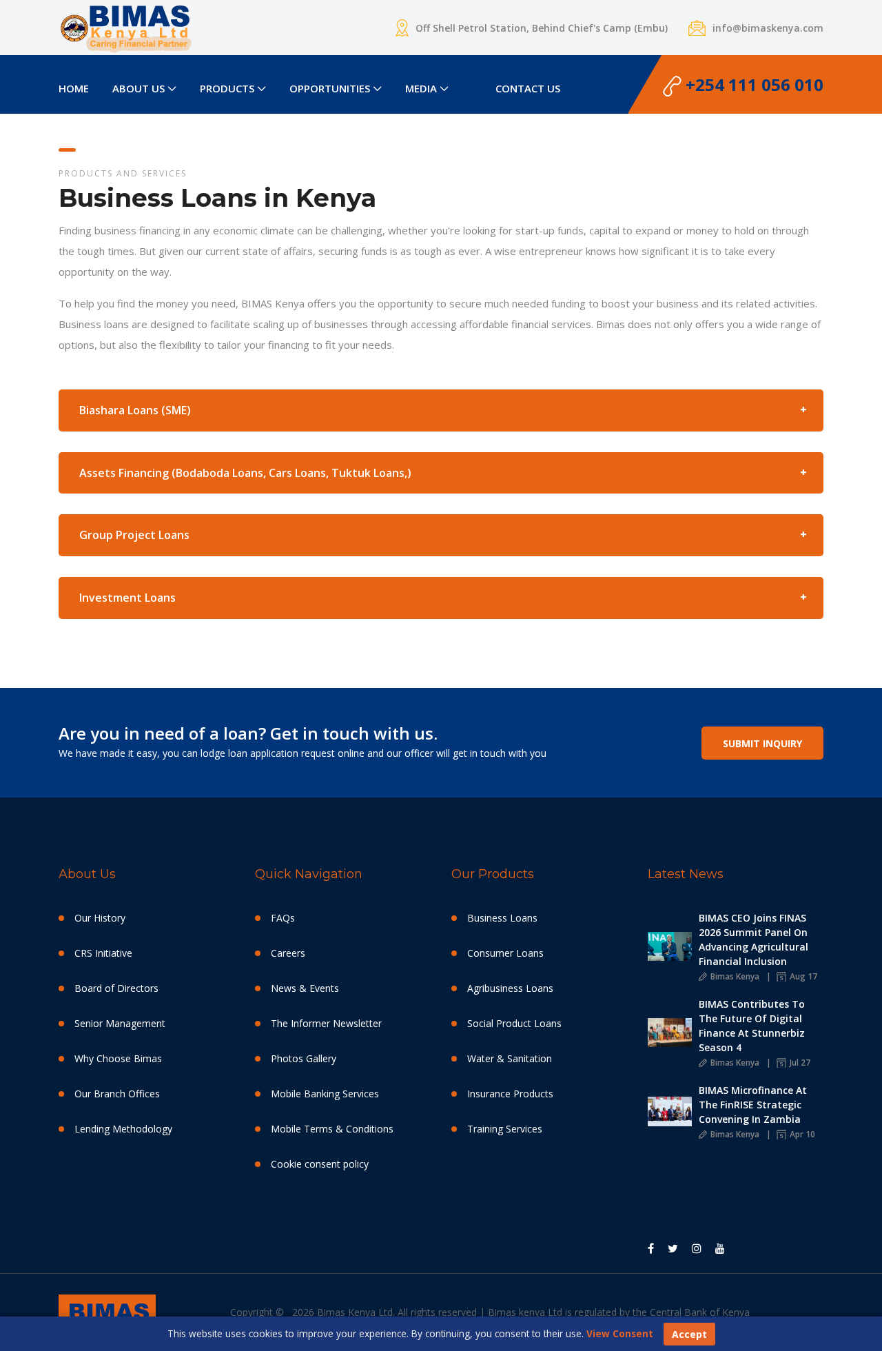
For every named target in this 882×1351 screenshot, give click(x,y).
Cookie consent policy (320, 1163)
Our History (99, 917)
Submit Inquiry (762, 743)
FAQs (283, 917)
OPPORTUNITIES (329, 88)
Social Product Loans (514, 1023)
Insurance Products (510, 1093)
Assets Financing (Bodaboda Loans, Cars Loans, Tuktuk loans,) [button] (245, 472)
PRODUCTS (227, 88)
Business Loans (502, 917)
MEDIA (421, 88)
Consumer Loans (505, 952)
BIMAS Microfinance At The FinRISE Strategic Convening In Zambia (753, 1105)
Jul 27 (799, 1062)
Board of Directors (116, 988)
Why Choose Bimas (118, 1058)
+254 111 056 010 (752, 84)
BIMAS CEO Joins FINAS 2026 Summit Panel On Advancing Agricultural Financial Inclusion (753, 939)
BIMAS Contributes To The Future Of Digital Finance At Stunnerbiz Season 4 (752, 1025)
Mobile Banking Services (325, 1093)
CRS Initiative (103, 952)
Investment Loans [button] (127, 597)
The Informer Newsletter (326, 1023)
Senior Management (119, 1023)
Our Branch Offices (117, 1093)
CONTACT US (527, 88)
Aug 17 (802, 976)
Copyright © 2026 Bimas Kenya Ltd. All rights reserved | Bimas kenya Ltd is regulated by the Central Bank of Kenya (490, 1312)
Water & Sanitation (509, 1058)
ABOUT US (138, 88)
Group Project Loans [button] (134, 534)
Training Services (504, 1128)
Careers (288, 952)
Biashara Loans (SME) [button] (135, 410)
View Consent (619, 1333)
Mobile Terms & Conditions (332, 1128)
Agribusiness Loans (510, 988)
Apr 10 (801, 1134)
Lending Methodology (123, 1128)
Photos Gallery (303, 1058)
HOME (74, 88)
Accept (689, 1334)
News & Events (305, 988)
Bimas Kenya (733, 976)
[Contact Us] (472, 80)
